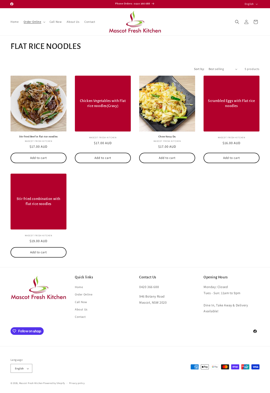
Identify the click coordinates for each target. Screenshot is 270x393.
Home (79, 287)
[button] (34, 21)
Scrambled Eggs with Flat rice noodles (231, 103)
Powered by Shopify (54, 383)
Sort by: (199, 69)
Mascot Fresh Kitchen (31, 383)
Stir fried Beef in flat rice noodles (38, 136)
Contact (80, 317)
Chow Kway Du (167, 136)
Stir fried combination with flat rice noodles (38, 201)
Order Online (83, 294)
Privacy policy (77, 383)
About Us (81, 309)
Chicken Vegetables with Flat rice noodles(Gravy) (103, 103)
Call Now (81, 302)
